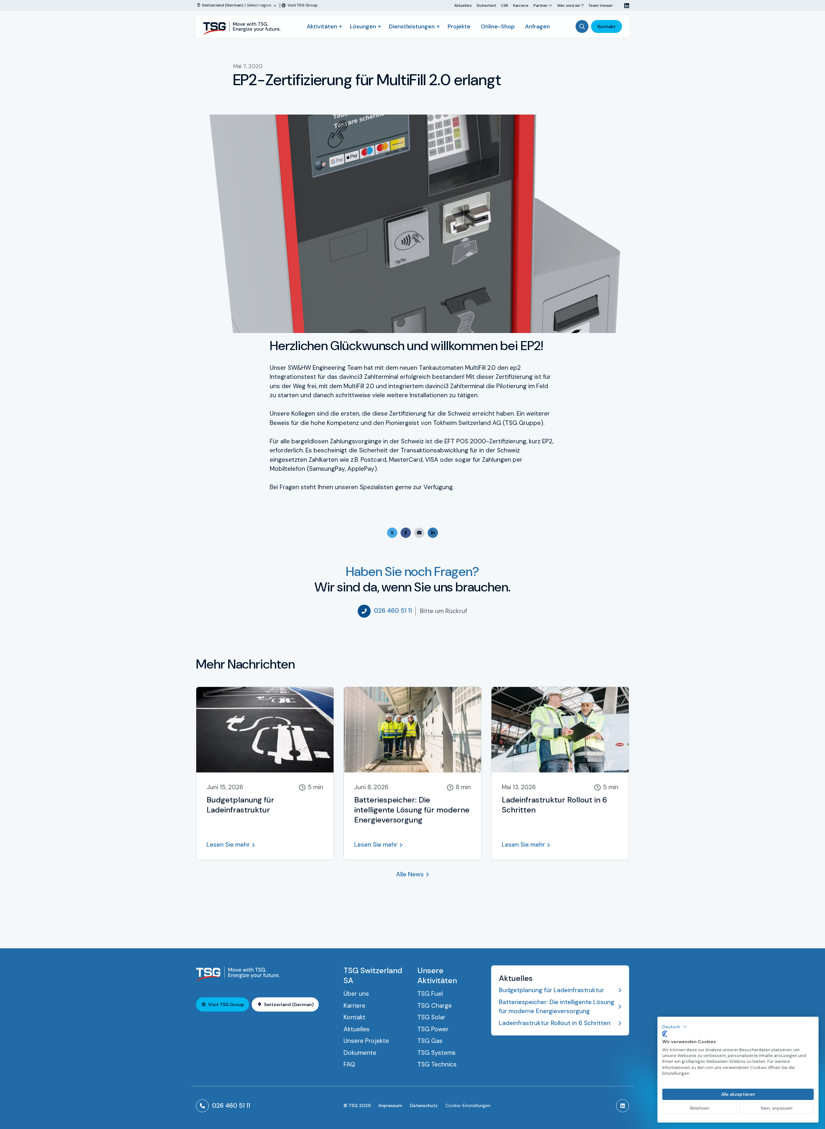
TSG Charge (434, 1006)
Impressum (390, 1105)
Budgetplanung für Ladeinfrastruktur (551, 990)
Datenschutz (424, 1105)
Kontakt (606, 26)
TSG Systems (436, 1053)
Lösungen (363, 26)
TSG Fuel (430, 994)
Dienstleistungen (412, 26)
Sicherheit (486, 5)
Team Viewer (600, 5)
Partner (540, 5)
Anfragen (537, 26)
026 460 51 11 (393, 611)
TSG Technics (437, 1064)
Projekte (459, 26)
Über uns (356, 994)
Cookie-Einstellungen (467, 1105)
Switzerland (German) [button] (289, 1004)
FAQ (349, 1064)
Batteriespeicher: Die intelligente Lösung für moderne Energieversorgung (556, 1006)
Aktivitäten (322, 26)
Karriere (521, 5)
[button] (674, 1027)
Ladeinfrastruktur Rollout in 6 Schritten (554, 1023)
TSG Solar (431, 1017)
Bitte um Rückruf (443, 611)
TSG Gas (429, 1041)
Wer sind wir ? (570, 5)
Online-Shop (498, 26)
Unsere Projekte (366, 1041)
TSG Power (433, 1029)
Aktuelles (463, 5)
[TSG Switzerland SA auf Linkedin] (624, 5)
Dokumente (360, 1053)
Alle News (410, 874)
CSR (504, 5)
